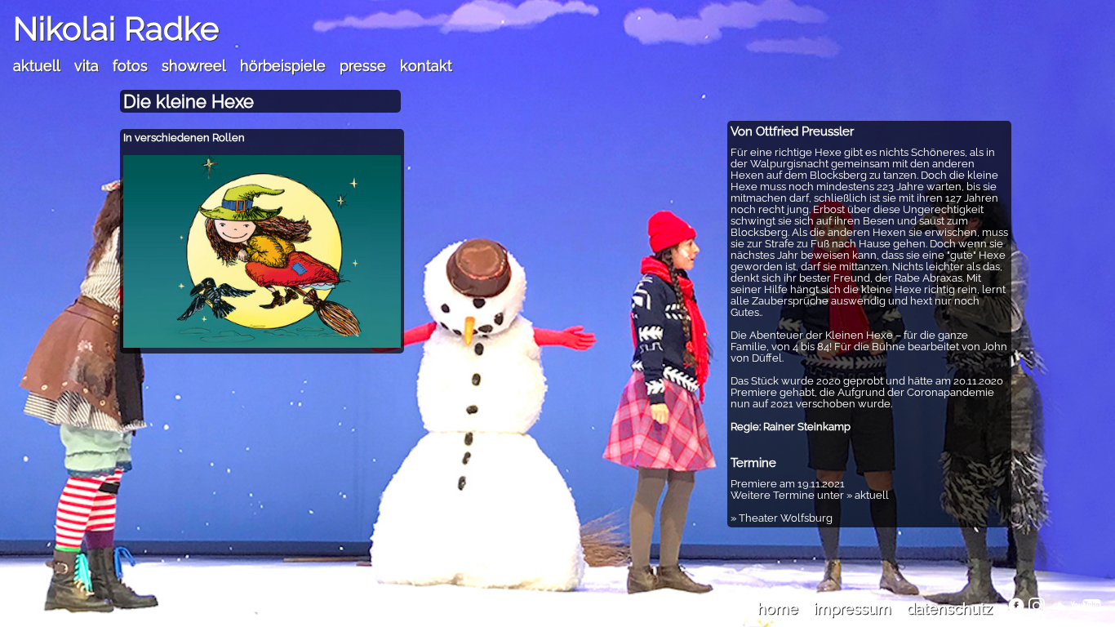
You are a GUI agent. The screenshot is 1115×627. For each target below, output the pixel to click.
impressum (852, 608)
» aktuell (867, 495)
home (777, 608)
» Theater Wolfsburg (782, 518)
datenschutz (950, 608)
